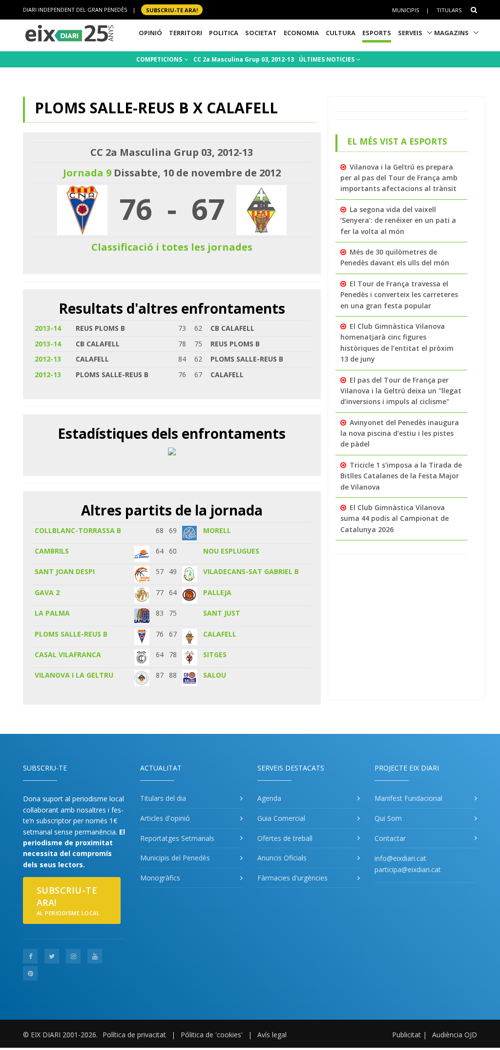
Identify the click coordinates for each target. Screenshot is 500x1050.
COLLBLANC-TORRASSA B (78, 530)
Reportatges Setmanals (177, 838)
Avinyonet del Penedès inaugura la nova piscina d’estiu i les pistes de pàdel (399, 433)
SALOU (214, 675)
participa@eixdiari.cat (408, 869)
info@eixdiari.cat (400, 858)
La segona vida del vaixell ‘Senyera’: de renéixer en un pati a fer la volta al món (398, 220)
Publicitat (406, 1034)
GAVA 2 (47, 592)
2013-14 (48, 328)
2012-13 (48, 359)
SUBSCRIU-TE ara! (172, 9)
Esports (376, 32)
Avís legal (272, 1034)
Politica (223, 32)
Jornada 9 (87, 172)
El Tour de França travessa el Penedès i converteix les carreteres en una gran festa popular (399, 294)
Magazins (451, 32)
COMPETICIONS (160, 59)
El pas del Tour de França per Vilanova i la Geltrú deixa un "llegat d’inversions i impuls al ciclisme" (400, 391)
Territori (185, 32)
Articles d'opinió (165, 818)
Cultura (340, 32)
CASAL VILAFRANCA (68, 654)
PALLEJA (217, 592)
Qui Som (388, 818)
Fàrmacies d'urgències (292, 877)
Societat (261, 32)
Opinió (150, 32)
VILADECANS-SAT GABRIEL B (251, 571)
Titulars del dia (163, 798)
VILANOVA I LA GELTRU (74, 675)
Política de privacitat (134, 1034)
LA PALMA (52, 613)
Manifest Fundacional (408, 798)
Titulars (449, 10)
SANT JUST (221, 613)
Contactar (390, 838)
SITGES (215, 654)
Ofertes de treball (284, 838)
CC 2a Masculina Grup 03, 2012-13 (243, 59)
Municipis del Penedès (175, 857)
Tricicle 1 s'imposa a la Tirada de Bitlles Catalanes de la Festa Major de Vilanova (401, 476)
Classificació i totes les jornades (171, 247)
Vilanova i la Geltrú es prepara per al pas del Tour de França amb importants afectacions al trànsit (399, 177)
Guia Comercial (281, 818)
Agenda (269, 798)
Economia (301, 32)
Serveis (410, 32)
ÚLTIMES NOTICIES (327, 59)
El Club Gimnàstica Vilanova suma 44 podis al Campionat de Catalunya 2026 (394, 518)
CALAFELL (219, 634)
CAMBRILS (52, 551)
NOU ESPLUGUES (231, 551)
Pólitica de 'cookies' (212, 1034)
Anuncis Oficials (282, 857)
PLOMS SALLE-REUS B (71, 634)
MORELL (217, 530)
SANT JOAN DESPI (65, 571)
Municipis (405, 10)
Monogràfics (160, 877)
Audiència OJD (454, 1034)
